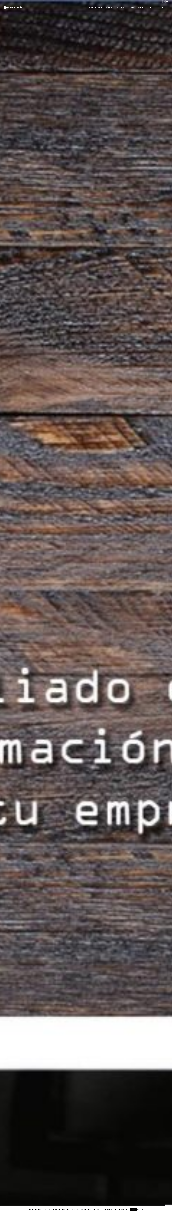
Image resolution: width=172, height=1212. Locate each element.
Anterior (4, 606)
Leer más (140, 1209)
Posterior (168, 606)
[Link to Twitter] (164, 1)
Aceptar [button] (133, 1209)
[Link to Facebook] (161, 1)
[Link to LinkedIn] (167, 1)
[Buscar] (167, 7)
